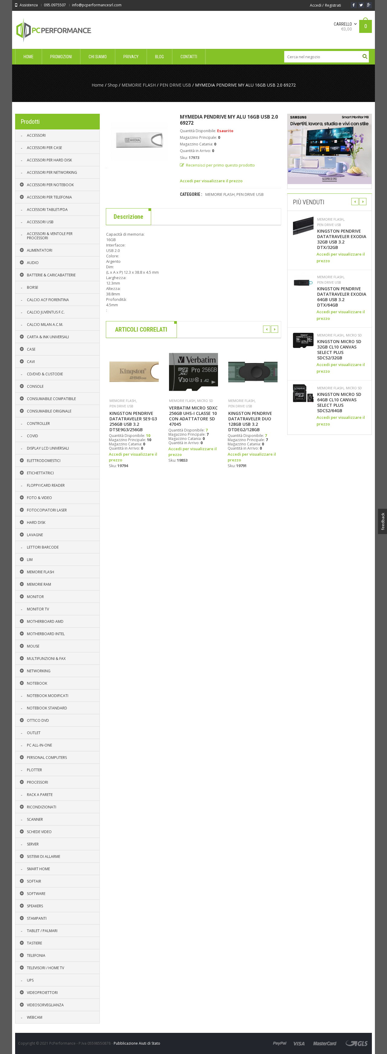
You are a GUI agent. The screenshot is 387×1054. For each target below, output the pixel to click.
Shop (113, 85)
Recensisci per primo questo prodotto (220, 165)
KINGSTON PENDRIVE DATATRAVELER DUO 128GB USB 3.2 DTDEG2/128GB (250, 421)
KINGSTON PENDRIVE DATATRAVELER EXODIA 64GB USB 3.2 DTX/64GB (341, 297)
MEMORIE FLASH (139, 85)
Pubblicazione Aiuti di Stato (137, 1043)
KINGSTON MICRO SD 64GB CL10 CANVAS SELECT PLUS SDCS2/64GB (339, 402)
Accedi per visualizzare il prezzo (211, 180)
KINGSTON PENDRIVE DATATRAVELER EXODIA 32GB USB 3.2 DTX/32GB (341, 239)
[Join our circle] (369, 5)
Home (98, 85)
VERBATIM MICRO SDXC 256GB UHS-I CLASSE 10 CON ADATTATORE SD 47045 (193, 416)
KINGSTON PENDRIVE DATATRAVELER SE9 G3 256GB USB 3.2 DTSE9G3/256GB (133, 421)
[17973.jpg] (138, 141)
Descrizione (128, 216)
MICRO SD (205, 400)
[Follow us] (361, 5)
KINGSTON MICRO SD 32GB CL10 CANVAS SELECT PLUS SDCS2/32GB (339, 350)
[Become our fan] (354, 5)
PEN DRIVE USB (175, 85)
